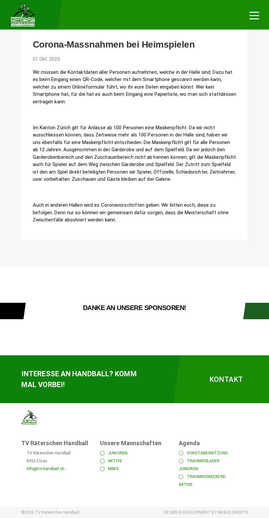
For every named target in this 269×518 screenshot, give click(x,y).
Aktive (115, 461)
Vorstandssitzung (207, 453)
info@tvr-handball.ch (45, 468)
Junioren (117, 453)
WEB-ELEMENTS (233, 512)
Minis (113, 468)
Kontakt (226, 379)
